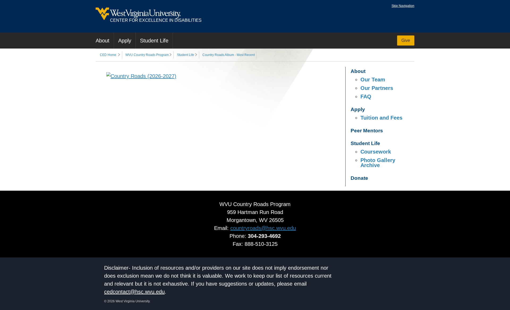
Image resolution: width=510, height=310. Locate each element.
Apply (124, 40)
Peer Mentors (367, 130)
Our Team (372, 79)
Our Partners (376, 88)
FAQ (365, 96)
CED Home (108, 55)
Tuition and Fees (381, 118)
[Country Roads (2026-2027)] (141, 76)
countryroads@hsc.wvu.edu (263, 228)
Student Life (154, 40)
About (102, 40)
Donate (359, 178)
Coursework (375, 152)
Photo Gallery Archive (377, 162)
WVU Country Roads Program (147, 55)
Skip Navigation (403, 6)
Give (405, 40)
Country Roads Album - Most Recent (228, 55)
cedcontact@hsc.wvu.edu (134, 292)
